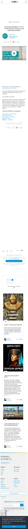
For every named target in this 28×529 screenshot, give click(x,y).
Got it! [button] (14, 526)
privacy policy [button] (7, 523)
